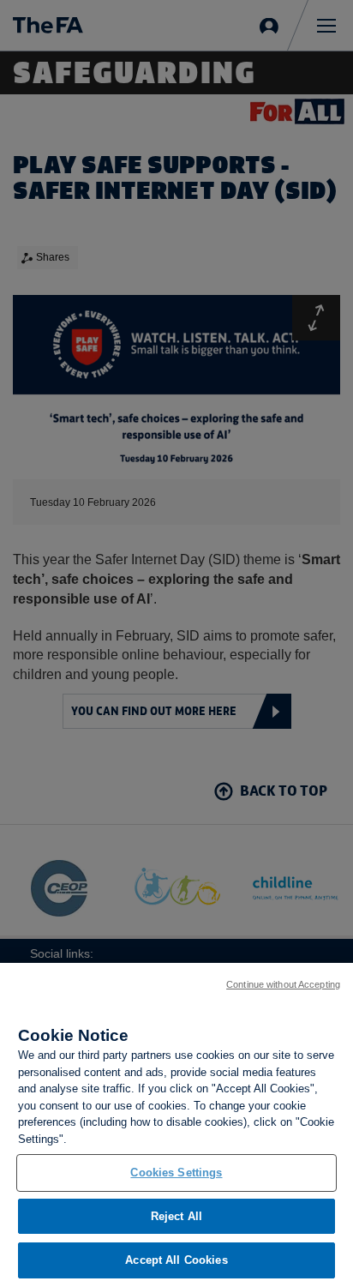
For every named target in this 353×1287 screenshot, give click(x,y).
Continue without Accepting (283, 984)
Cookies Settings (176, 1172)
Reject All (176, 1216)
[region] (176, 1125)
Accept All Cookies (176, 1260)
